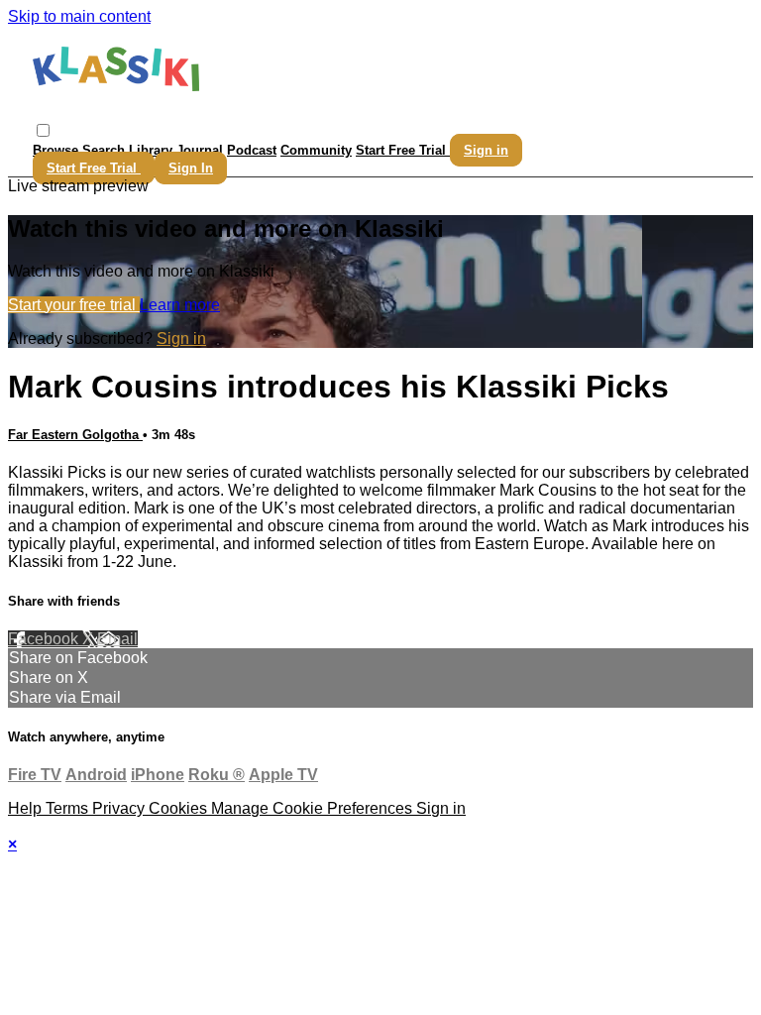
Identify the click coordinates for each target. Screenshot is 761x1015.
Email (117, 638)
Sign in (486, 150)
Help (27, 808)
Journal (199, 150)
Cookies (180, 808)
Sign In (190, 168)
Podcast (251, 150)
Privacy (120, 808)
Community (316, 150)
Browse (57, 150)
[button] (43, 130)
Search (105, 150)
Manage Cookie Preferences (313, 808)
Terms (69, 808)
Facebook (45, 638)
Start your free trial (74, 304)
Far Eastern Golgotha (75, 434)
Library (150, 150)
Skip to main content (79, 16)
